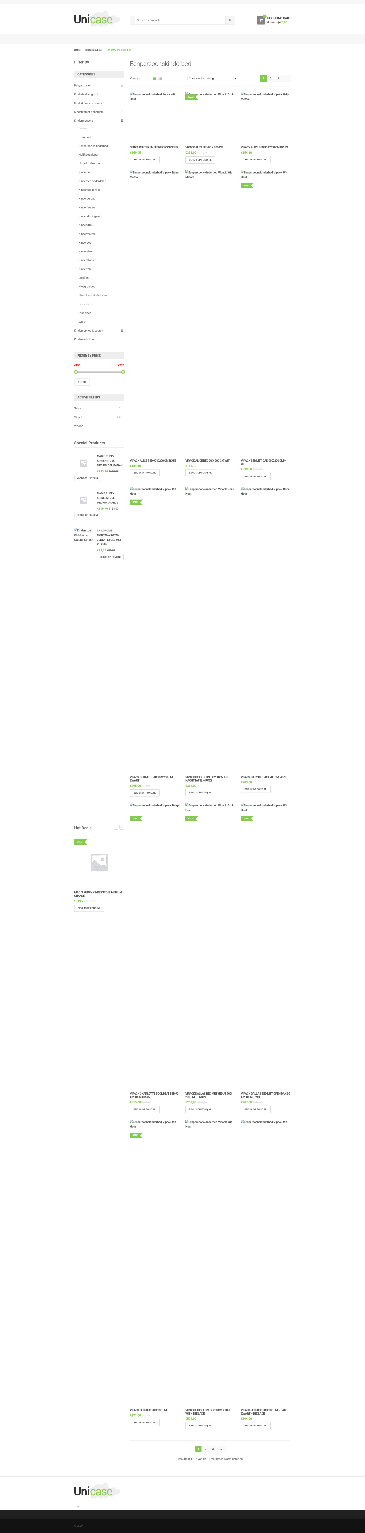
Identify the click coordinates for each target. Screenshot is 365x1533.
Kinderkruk (85, 225)
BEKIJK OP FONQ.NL (144, 159)
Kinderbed (85, 172)
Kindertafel (85, 269)
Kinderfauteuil (87, 207)
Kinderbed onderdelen (92, 181)
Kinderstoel (86, 251)
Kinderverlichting (84, 339)
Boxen (82, 128)
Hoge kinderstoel (90, 163)
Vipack (78, 417)
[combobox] (180, 20)
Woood (78, 426)
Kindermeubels (93, 49)
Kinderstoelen (87, 260)
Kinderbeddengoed (86, 94)
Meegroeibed (87, 286)
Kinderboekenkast (90, 190)
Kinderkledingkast (90, 216)
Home (77, 49)
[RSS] (78, 1507)
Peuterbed (85, 304)
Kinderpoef (85, 242)
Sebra (77, 408)
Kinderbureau (87, 198)
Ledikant (84, 278)
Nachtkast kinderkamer (93, 295)
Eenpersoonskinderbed (93, 146)
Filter (82, 382)
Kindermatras (87, 234)
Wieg (82, 321)
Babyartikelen (82, 85)
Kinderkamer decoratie (88, 103)
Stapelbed (85, 313)
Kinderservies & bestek (88, 330)
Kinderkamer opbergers (89, 112)
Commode (85, 137)
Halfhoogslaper (88, 154)
